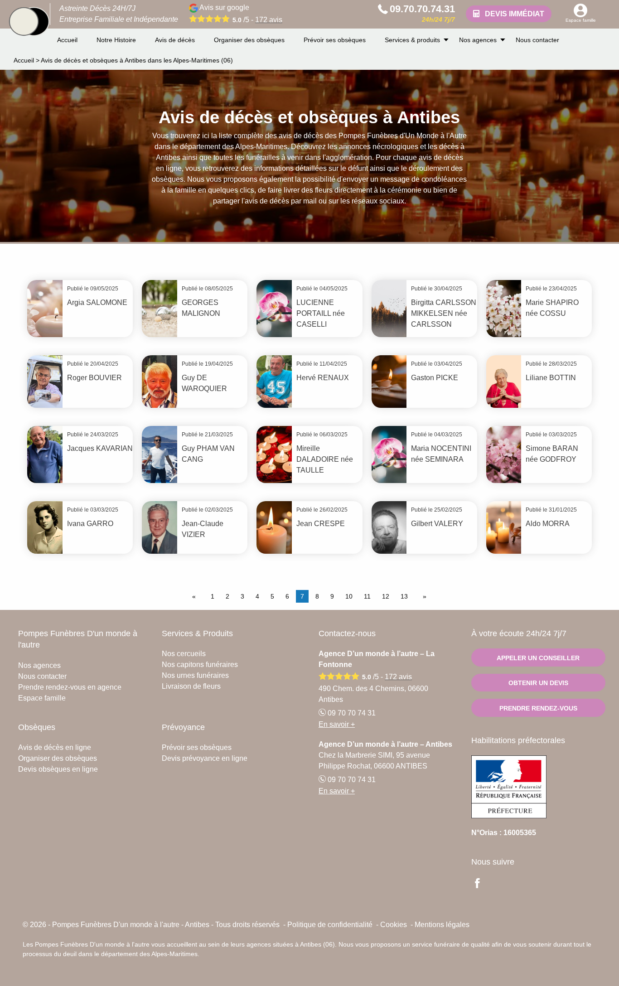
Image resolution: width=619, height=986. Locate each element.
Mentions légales (442, 924)
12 (385, 596)
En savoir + (337, 724)
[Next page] (423, 596)
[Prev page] (196, 596)
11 (367, 596)
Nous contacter (537, 40)
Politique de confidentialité (329, 924)
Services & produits (412, 40)
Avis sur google (240, 14)
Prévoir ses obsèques (335, 40)
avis (268, 20)
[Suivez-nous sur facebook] (482, 884)
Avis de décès (175, 40)
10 (349, 596)
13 (404, 596)
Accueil (67, 40)
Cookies (393, 924)
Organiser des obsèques (249, 40)
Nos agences (478, 40)
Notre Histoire (116, 40)
